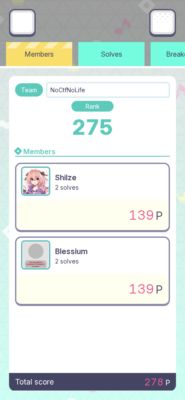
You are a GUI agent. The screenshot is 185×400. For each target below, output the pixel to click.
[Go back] (22, 22)
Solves (111, 54)
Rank (93, 106)
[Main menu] (163, 22)
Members (39, 54)
